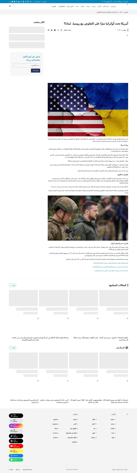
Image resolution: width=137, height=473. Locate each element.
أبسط (75, 419)
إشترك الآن (35, 70)
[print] (61, 30)
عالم (120, 12)
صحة (77, 6)
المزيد (13, 285)
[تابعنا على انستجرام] (28, 1)
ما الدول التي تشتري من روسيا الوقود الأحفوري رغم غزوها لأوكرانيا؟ (110, 266)
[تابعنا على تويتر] (21, 1)
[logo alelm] (123, 6)
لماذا (56, 428)
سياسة (94, 6)
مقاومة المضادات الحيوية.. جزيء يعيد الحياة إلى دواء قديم (113, 339)
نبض (10, 1)
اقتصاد (82, 6)
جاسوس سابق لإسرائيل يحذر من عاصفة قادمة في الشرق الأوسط (25, 339)
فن (94, 428)
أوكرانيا (97, 139)
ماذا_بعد (55, 433)
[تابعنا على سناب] (14, 1)
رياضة (88, 6)
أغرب (75, 424)
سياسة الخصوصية (27, 469)
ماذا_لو (55, 437)
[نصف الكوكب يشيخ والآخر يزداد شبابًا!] (83, 326)
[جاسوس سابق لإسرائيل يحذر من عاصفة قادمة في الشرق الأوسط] (24, 326)
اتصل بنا (11, 469)
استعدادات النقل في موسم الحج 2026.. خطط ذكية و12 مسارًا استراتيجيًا (113, 401)
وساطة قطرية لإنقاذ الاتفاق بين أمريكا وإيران (53, 337)
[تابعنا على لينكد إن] (19, 1)
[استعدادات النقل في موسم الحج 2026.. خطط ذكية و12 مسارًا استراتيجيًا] (113, 388)
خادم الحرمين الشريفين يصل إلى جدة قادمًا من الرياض (24, 401)
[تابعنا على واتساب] (12, 1)
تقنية (113, 437)
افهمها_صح (73, 428)
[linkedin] (51, 30)
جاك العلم (106, 6)
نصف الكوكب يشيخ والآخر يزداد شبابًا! (85, 337)
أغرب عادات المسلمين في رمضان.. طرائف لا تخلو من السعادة (54, 401)
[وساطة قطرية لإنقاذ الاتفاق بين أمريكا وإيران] (53, 326)
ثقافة (93, 419)
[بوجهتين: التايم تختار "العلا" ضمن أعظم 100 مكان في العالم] (83, 388)
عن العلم (18, 469)
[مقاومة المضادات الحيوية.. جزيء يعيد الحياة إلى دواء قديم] (113, 326)
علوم (93, 433)
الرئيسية (113, 6)
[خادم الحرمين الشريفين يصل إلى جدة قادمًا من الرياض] (24, 388)
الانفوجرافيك (70, 6)
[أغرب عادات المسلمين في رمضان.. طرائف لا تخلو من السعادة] (53, 388)
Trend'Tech (75, 469)
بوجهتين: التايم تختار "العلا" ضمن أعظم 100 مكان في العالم (84, 401)
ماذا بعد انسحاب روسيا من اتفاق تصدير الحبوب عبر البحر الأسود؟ (111, 270)
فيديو (43, 1)
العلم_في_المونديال (71, 433)
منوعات (93, 437)
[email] (48, 30)
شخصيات (55, 424)
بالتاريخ (55, 419)
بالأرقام (74, 442)
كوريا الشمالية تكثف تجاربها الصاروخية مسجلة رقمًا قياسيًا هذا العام (110, 263)
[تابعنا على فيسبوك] (25, 1)
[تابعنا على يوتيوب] (17, 1)
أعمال (93, 424)
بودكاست (36, 1)
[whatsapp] (55, 30)
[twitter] (58, 30)
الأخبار (99, 6)
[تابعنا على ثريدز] (23, 1)
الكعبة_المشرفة (72, 437)
